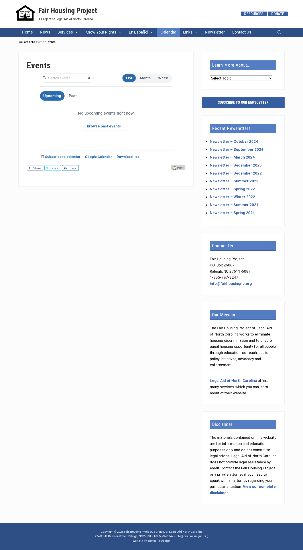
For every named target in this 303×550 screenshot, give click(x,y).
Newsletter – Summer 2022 (234, 181)
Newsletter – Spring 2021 (232, 212)
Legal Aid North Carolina (185, 531)
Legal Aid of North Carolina (233, 380)
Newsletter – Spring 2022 (232, 189)
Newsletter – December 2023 (236, 165)
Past (73, 95)
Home (27, 32)
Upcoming (52, 95)
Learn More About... (231, 65)
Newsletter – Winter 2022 (232, 197)
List (129, 78)
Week (163, 78)
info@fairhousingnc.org (231, 283)
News (45, 32)
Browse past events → (106, 126)
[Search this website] (279, 32)
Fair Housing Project (67, 10)
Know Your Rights (100, 32)
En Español (138, 32)
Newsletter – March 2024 (232, 157)
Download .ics (128, 157)
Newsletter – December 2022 (236, 173)
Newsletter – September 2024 (236, 149)
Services (65, 32)
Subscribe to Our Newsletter (243, 102)
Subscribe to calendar (62, 157)
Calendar (168, 32)
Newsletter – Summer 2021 (234, 205)
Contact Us (241, 32)
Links (188, 32)
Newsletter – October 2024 (234, 141)
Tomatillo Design (159, 540)
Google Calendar (98, 157)
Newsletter (215, 32)
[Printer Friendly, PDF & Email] (178, 168)
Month (145, 78)
